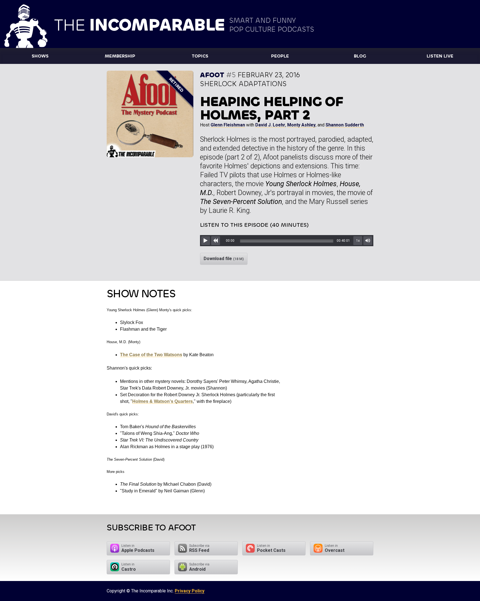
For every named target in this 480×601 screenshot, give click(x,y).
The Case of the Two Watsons (151, 354)
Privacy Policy (189, 590)
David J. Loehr (270, 125)
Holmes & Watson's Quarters (162, 401)
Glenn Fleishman (228, 125)
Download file (224, 258)
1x (358, 241)
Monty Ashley (301, 125)
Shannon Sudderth (345, 125)
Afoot (212, 74)
